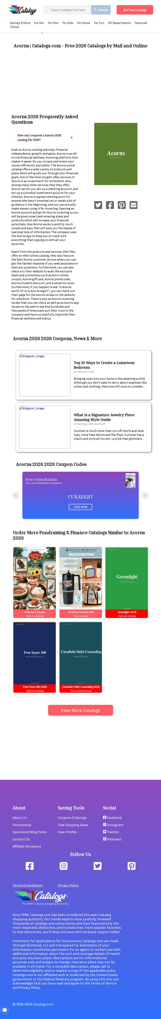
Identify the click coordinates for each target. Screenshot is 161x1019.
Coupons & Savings (72, 817)
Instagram (114, 825)
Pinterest (114, 839)
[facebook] (110, 205)
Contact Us (21, 839)
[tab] (45, 137)
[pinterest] (122, 205)
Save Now (81, 507)
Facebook (114, 817)
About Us (20, 817)
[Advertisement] (80, 81)
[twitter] (98, 205)
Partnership (22, 825)
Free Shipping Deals (73, 825)
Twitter (112, 832)
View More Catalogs (80, 710)
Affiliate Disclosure (27, 846)
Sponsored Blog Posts (30, 832)
